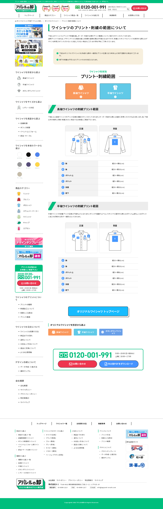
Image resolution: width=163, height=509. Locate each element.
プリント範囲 (25, 317)
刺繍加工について (27, 308)
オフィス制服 (25, 127)
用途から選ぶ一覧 (24, 435)
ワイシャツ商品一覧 (71, 15)
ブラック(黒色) (51, 438)
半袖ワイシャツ (115, 93)
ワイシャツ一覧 (61, 423)
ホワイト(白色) (51, 435)
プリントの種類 (26, 304)
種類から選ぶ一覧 (24, 459)
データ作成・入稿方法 (28, 367)
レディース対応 (28, 107)
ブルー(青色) (50, 441)
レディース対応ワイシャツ (27, 473)
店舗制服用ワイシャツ (26, 438)
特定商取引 (24, 398)
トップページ (29, 15)
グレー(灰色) (50, 444)
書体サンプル (25, 371)
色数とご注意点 (26, 313)
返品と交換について (28, 348)
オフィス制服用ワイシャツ (27, 441)
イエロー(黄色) (51, 451)
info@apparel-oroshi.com (106, 487)
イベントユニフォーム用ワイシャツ (28, 445)
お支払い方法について (29, 344)
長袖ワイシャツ (81, 93)
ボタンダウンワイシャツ (31, 91)
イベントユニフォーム (28, 131)
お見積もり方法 (133, 15)
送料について (25, 340)
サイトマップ (25, 402)
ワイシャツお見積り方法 (29, 331)
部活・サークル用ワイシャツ (27, 450)
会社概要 (24, 385)
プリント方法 (105, 435)
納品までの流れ (26, 335)
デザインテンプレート (108, 451)
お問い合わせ (141, 8)
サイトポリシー (26, 389)
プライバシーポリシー (28, 394)
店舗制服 (24, 123)
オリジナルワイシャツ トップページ (98, 311)
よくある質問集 (26, 352)
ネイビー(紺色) (51, 448)
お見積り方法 (82, 423)
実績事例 (112, 15)
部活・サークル (26, 136)
